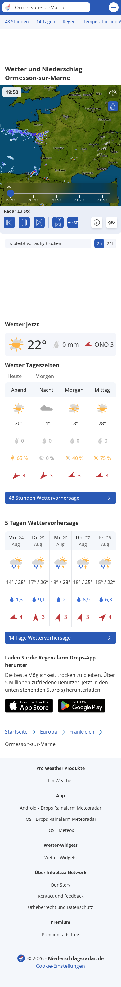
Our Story (60, 885)
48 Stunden (17, 22)
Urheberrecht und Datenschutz (60, 907)
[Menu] (114, 7)
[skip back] (9, 222)
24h (110, 243)
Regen (69, 22)
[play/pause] (24, 222)
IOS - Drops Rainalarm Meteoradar (60, 819)
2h (99, 243)
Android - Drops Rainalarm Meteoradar (60, 808)
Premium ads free (60, 934)
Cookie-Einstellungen (60, 965)
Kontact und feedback (60, 896)
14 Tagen (45, 22)
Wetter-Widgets (60, 857)
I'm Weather (60, 781)
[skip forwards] (39, 222)
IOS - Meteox (60, 830)
